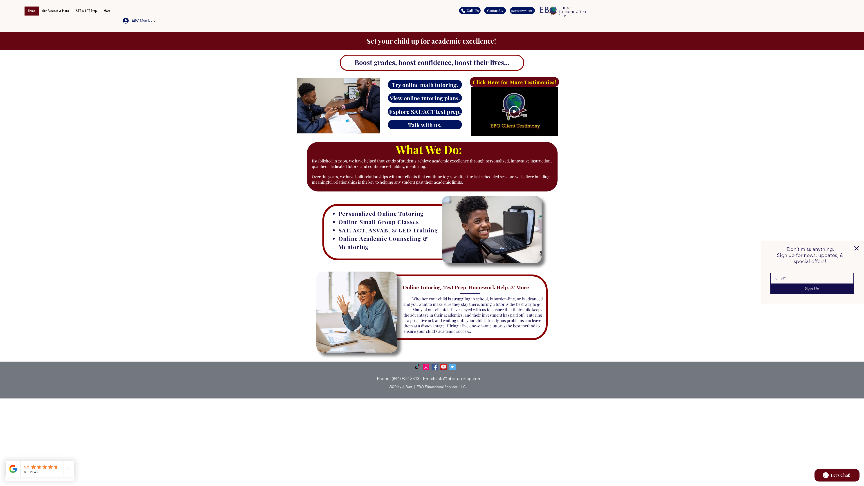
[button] (856, 248)
